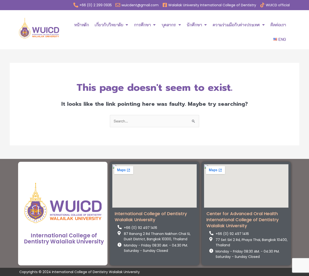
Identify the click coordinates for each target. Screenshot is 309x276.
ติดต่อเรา (278, 24)
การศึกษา (142, 24)
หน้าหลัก (81, 24)
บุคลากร (169, 24)
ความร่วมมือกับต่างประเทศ (236, 24)
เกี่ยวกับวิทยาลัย (109, 24)
